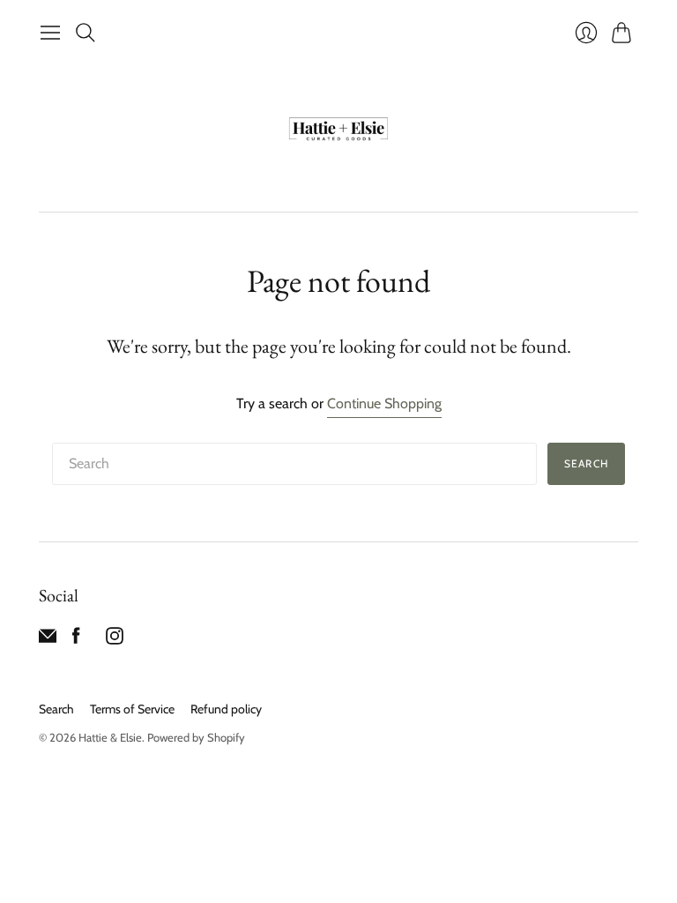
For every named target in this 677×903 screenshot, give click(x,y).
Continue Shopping (384, 403)
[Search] (85, 32)
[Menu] (50, 32)
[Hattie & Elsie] (338, 130)
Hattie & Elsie (110, 737)
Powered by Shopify (196, 737)
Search (586, 463)
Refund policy (226, 709)
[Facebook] (76, 639)
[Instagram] (114, 639)
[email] (47, 639)
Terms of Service (132, 709)
